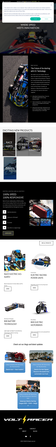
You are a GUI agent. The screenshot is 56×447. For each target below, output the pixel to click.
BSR (16, 364)
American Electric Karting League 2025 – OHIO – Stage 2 (28, 403)
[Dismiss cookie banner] (51, 5)
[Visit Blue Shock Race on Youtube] (26, 436)
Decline (46, 18)
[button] (34, 222)
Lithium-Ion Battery (10, 364)
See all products (46, 243)
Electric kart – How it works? (14, 369)
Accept (35, 18)
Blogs (35, 431)
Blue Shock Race (16, 366)
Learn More (9, 149)
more (7, 288)
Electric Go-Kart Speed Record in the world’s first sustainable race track (41, 371)
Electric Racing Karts (26, 396)
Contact (33, 428)
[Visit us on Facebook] (30, 436)
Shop (20, 428)
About (24, 431)
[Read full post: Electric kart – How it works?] (15, 357)
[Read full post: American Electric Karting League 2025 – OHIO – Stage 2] (28, 386)
